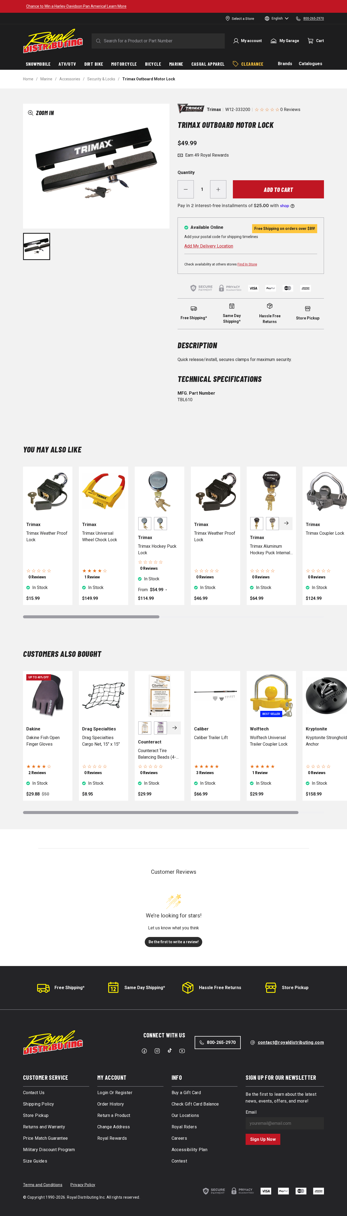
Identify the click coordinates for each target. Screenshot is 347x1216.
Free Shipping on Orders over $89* (173, 6)
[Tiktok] (169, 1050)
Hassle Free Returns (220, 987)
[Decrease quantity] (186, 189)
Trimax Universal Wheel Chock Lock (99, 536)
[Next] (286, 523)
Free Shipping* (69, 987)
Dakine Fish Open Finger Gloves (43, 741)
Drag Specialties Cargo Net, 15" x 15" (101, 741)
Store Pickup (295, 987)
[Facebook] (144, 1051)
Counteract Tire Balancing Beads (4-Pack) (157, 754)
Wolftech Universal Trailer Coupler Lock (269, 741)
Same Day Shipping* (144, 987)
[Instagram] (157, 1051)
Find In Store (247, 264)
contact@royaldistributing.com (291, 1042)
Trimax (214, 109)
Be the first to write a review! (174, 942)
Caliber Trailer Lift (211, 737)
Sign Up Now (263, 1139)
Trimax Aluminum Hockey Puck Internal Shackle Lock (270, 550)
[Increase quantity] (218, 189)
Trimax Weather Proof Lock (47, 536)
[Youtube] (182, 1051)
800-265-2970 (221, 1042)
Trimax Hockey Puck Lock (157, 549)
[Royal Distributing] (53, 40)
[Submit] (97, 41)
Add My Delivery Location (208, 246)
